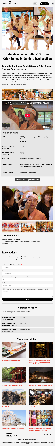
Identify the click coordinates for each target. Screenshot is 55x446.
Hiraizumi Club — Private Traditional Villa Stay (40, 385)
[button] (53, 3)
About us (22, 432)
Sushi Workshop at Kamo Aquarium (11, 360)
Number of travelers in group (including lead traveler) (17, 277)
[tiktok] (50, 435)
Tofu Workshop (32, 407)
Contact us (33, 432)
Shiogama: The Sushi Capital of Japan (12, 385)
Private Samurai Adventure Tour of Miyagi (13, 428)
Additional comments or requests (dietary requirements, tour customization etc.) (25, 289)
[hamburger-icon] (35, 3)
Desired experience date (9, 283)
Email (4, 271)
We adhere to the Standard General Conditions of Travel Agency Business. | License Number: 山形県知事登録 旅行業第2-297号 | (26, 442)
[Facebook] (41, 435)
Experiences (27, 432)
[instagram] (44, 435)
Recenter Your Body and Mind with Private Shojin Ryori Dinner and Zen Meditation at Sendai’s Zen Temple (39, 362)
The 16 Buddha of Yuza (8, 407)
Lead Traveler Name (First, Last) (11, 265)
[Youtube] (47, 435)
